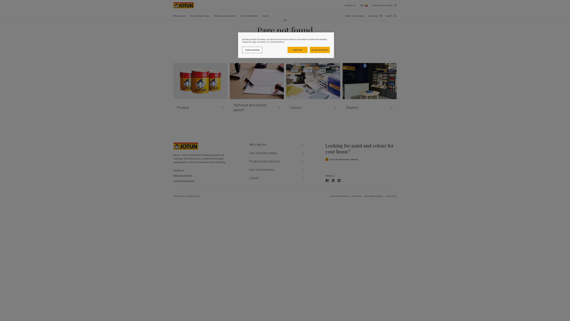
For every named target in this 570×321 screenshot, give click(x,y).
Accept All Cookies (319, 50)
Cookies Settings (252, 50)
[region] (286, 45)
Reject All (297, 50)
